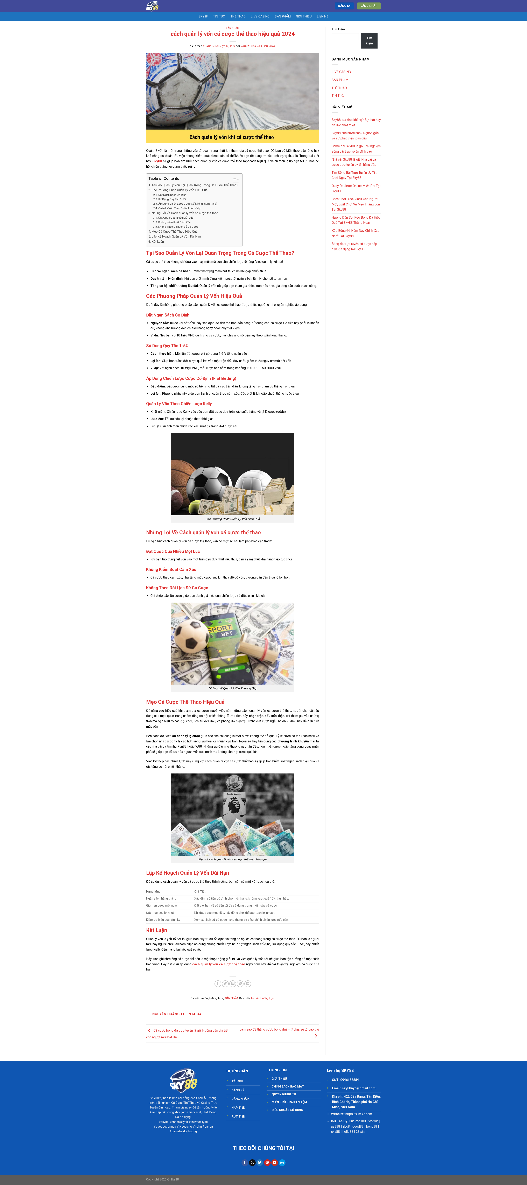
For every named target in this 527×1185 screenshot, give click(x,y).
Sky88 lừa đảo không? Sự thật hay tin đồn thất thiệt (356, 122)
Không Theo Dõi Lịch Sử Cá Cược (178, 226)
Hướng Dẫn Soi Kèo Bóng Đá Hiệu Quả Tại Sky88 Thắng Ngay (356, 220)
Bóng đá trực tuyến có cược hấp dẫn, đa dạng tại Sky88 (354, 246)
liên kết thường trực (262, 998)
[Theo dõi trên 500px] (282, 1162)
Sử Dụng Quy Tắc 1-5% (172, 199)
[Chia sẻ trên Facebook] (218, 983)
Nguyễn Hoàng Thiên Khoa (258, 46)
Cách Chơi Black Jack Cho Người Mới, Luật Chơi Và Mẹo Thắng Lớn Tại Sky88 (356, 204)
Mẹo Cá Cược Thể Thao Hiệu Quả (174, 231)
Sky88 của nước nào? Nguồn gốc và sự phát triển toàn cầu (355, 135)
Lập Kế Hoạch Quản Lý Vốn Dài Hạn (176, 236)
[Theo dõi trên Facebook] (244, 1162)
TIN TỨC (219, 16)
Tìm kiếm (338, 29)
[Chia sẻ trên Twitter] (225, 983)
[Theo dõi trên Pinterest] (267, 1162)
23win (360, 1132)
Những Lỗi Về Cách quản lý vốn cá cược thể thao (185, 213)
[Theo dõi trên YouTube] (274, 1162)
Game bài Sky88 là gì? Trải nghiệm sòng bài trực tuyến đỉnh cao (356, 148)
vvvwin (373, 1121)
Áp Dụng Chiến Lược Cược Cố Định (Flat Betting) (187, 203)
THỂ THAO (238, 16)
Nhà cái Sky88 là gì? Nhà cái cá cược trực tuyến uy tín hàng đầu (354, 162)
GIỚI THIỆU (304, 16)
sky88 (335, 1132)
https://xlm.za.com (358, 1114)
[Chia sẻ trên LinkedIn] (247, 983)
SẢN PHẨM (282, 16)
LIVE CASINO (260, 16)
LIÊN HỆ (322, 16)
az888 (335, 1126)
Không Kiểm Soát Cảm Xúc (174, 222)
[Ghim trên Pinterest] (240, 983)
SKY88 (203, 16)
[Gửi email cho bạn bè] (232, 983)
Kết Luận (158, 241)
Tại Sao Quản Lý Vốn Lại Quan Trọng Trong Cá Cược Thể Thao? (195, 185)
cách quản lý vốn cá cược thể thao (218, 964)
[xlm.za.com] (159, 6)
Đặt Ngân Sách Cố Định (172, 194)
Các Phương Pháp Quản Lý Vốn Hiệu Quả (180, 190)
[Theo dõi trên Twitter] (259, 1162)
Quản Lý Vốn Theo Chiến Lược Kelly (179, 208)
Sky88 (157, 161)
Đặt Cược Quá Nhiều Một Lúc (175, 217)
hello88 (348, 1132)
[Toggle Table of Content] (233, 179)
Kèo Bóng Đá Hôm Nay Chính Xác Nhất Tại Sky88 (355, 233)
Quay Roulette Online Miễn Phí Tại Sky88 (356, 188)
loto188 (360, 1121)
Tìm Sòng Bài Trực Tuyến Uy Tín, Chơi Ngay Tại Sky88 (354, 175)
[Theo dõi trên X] (252, 1162)
